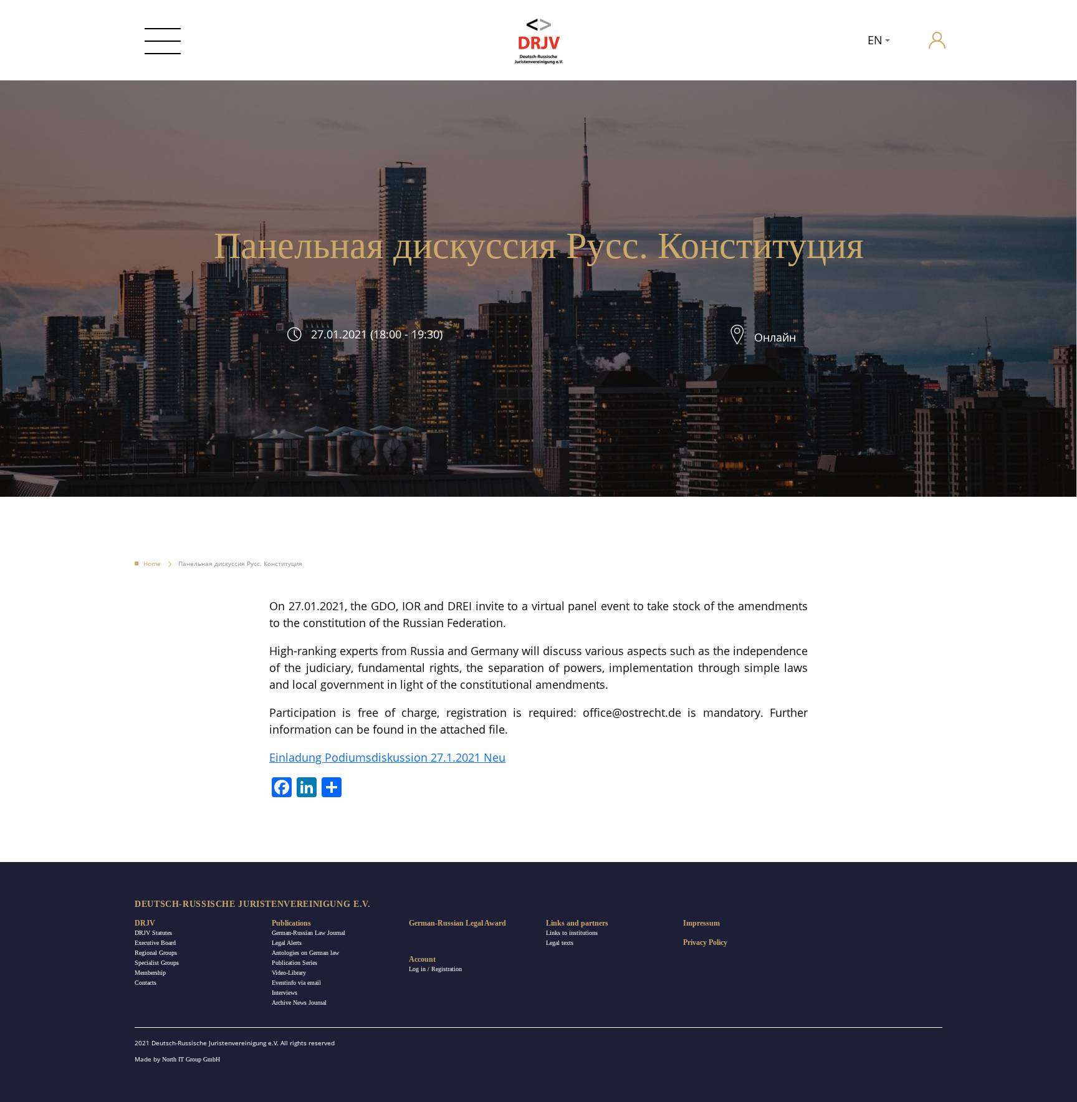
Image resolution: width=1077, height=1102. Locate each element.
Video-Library (289, 972)
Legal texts (559, 942)
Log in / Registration (435, 968)
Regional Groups (156, 952)
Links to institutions (572, 932)
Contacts (145, 982)
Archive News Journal (299, 1002)
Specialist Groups (157, 962)
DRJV (145, 923)
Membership (150, 972)
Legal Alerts (287, 942)
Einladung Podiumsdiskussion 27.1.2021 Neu (387, 757)
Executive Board (155, 942)
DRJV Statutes (153, 932)
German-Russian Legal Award (457, 923)
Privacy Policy (705, 942)
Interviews (284, 992)
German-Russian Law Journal (308, 932)
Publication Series (294, 962)
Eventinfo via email (296, 982)
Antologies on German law (305, 952)
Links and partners (577, 923)
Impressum (701, 923)
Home (152, 563)
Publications (291, 923)
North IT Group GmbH (191, 1059)
